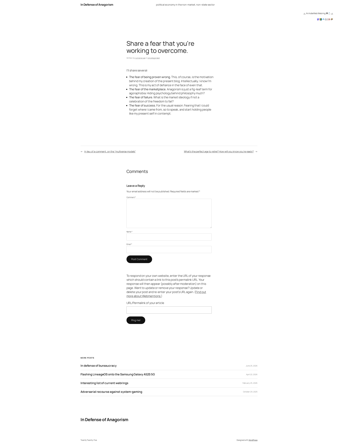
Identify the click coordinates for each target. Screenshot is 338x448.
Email (129, 244)
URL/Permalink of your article (145, 303)
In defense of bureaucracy (99, 365)
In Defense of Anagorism (97, 5)
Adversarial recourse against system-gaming (111, 391)
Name (129, 231)
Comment (131, 197)
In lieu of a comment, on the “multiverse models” (110, 151)
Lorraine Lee (140, 58)
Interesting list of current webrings (104, 383)
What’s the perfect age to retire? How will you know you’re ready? (219, 151)
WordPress (253, 440)
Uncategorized (154, 58)
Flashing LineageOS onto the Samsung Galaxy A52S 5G (118, 374)
